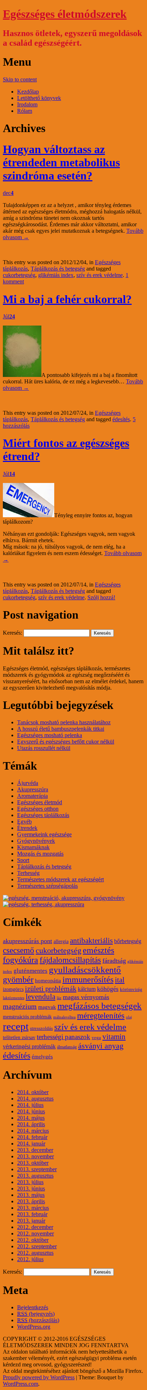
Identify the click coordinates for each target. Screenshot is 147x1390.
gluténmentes (30, 970)
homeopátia (48, 980)
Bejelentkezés (32, 1307)
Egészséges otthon (38, 809)
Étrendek (27, 828)
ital (120, 980)
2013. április (31, 1201)
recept (16, 1026)
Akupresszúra (32, 789)
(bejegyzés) (36, 1314)
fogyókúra (20, 960)
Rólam (24, 111)
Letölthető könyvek (39, 98)
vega (96, 1037)
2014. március (33, 1131)
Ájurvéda (27, 783)
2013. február (32, 1214)
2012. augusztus (35, 1253)
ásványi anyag (100, 1045)
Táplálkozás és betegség (58, 269)
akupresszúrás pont (27, 941)
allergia (61, 941)
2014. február (32, 1137)
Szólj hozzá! (101, 597)
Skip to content (20, 79)
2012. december (35, 1227)
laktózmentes (13, 998)
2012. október (33, 1240)
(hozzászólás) (38, 1320)
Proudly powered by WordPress (39, 1377)
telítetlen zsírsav (19, 1037)
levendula (40, 997)
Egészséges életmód (39, 802)
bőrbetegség (127, 941)
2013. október (33, 1163)
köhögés (107, 988)
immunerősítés (87, 979)
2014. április (31, 1124)
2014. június (31, 1111)
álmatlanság (67, 1046)
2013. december (35, 1150)
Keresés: (12, 633)
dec (8, 193)
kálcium (87, 989)
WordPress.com (20, 1384)
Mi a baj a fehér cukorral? (67, 299)
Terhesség (28, 873)
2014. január (31, 1143)
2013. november (35, 1156)
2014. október (33, 1092)
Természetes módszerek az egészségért (60, 879)
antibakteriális (91, 940)
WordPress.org (33, 1327)
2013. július (30, 1182)
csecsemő (18, 950)
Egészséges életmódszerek (65, 13)
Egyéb (24, 822)
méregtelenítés (101, 1015)
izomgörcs (13, 989)
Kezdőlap (28, 92)
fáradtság (114, 960)
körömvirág (131, 989)
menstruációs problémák (27, 1016)
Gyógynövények (36, 841)
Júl (9, 316)
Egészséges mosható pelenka (49, 735)
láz (59, 998)
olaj (129, 1017)
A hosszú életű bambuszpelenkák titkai (60, 729)
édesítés (121, 419)
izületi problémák (50, 988)
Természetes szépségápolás (47, 886)
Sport (23, 860)
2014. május (31, 1118)
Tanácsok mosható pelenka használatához (64, 722)
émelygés (42, 1056)
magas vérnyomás (86, 997)
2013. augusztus (35, 1176)
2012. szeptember (37, 1246)
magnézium (20, 1006)
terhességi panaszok (63, 1037)
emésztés (98, 950)
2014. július (30, 1105)
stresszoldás (41, 1028)
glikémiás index (56, 275)
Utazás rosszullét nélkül (43, 748)
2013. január (31, 1221)
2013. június (31, 1188)
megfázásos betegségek (99, 1006)
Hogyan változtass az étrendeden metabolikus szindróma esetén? (61, 162)
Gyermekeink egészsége (44, 834)
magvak (47, 1007)
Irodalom (27, 104)
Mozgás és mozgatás (40, 854)
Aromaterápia (32, 796)
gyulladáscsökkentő (85, 969)
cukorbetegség (19, 275)
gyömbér (18, 979)
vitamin (114, 1036)
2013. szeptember (37, 1169)
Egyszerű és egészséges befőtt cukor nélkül (65, 742)
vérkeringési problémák (29, 1046)
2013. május (31, 1195)
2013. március (33, 1208)
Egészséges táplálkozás (43, 815)
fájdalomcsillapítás (70, 960)
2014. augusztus (35, 1099)
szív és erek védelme (99, 275)
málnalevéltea (64, 1017)
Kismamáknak (33, 847)
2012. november (35, 1233)
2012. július (30, 1259)
